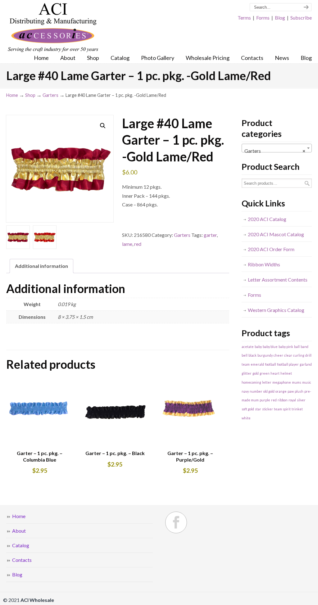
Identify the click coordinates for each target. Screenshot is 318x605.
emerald (257, 364)
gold (255, 373)
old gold (269, 391)
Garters (50, 95)
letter (266, 382)
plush (299, 391)
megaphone (281, 382)
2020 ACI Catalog (267, 219)
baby (258, 347)
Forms (263, 17)
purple (265, 400)
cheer (278, 355)
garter (210, 235)
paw (291, 391)
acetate (248, 347)
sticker (267, 409)
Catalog (20, 545)
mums (296, 382)
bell (245, 355)
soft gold (248, 409)
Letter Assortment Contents (277, 279)
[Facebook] (176, 522)
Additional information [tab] (41, 266)
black (252, 355)
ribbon (283, 400)
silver (301, 400)
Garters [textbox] (274, 151)
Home (12, 95)
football (270, 364)
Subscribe (301, 17)
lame (127, 244)
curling (298, 355)
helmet (286, 373)
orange (281, 391)
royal (292, 400)
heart (274, 373)
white (246, 418)
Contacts (22, 560)
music (306, 382)
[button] (102, 125)
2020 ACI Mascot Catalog (276, 234)
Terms (244, 17)
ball (297, 347)
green (265, 373)
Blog (280, 17)
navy (245, 391)
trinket (297, 409)
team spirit (282, 409)
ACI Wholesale (52, 28)
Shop (30, 95)
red (137, 244)
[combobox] (277, 148)
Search (307, 183)
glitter (247, 373)
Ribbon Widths (264, 264)
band (304, 347)
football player (288, 364)
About (19, 531)
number (256, 391)
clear (288, 355)
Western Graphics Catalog (276, 310)
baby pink (286, 347)
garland (306, 364)
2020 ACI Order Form (271, 249)
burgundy (265, 355)
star (258, 409)
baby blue (270, 347)
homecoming (251, 382)
